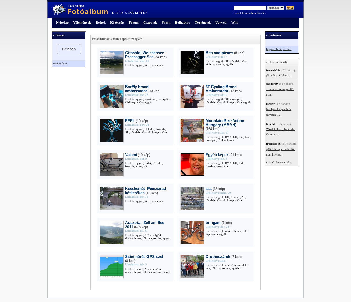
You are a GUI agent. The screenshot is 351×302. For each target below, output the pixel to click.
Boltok (101, 22)
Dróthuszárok (218, 257)
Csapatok (150, 22)
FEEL (130, 121)
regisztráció (60, 63)
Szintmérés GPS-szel (144, 257)
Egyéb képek (217, 155)
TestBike (99, 10)
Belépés (69, 49)
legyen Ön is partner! (278, 49)
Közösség (117, 22)
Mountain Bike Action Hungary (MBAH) (225, 123)
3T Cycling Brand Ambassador (221, 89)
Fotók (166, 22)
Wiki (234, 22)
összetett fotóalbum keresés (250, 13)
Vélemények (82, 22)
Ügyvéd (220, 22)
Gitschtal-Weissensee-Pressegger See (145, 55)
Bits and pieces (219, 53)
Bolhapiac (182, 22)
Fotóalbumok (101, 39)
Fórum (134, 22)
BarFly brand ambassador (137, 89)
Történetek (203, 22)
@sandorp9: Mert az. (278, 75)
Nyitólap (62, 22)
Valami (131, 155)
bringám (213, 223)
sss (209, 189)
